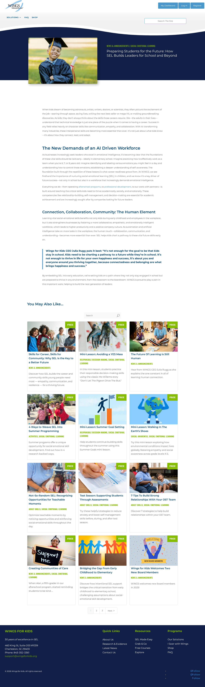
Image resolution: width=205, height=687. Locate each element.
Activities (33, 436)
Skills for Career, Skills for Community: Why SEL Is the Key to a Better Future (51, 358)
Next (111, 610)
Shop (171, 648)
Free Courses (142, 648)
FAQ (170, 652)
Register (197, 5)
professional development (117, 186)
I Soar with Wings (178, 643)
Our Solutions (176, 639)
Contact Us (108, 652)
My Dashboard (168, 5)
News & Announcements (118, 46)
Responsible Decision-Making (93, 359)
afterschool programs (90, 186)
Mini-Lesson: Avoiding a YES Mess (101, 354)
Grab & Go (141, 643)
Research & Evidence (114, 644)
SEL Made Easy (143, 639)
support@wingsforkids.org (21, 656)
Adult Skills (35, 509)
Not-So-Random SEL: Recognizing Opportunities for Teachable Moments (50, 499)
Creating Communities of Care (48, 568)
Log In (184, 5)
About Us (107, 639)
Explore (139, 652)
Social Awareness (139, 436)
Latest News (109, 648)
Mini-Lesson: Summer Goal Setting (102, 427)
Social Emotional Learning (143, 46)
